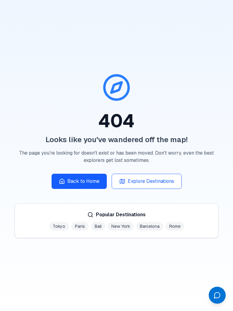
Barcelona (150, 226)
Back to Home (83, 181)
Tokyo (59, 226)
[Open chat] (217, 295)
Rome (175, 226)
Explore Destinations (151, 181)
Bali (98, 226)
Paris (80, 226)
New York (120, 226)
